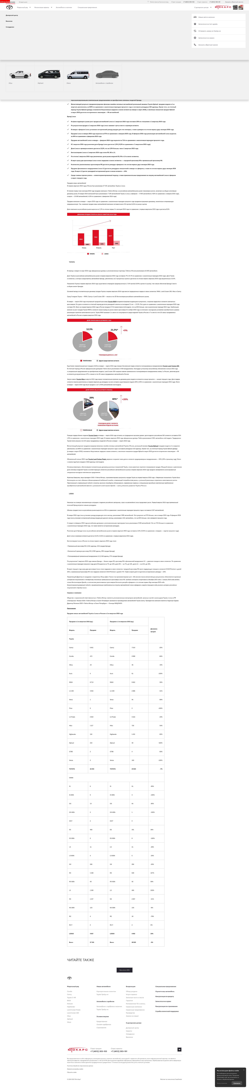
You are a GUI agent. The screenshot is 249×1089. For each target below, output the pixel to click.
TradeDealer (178, 1079)
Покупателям (10, 2)
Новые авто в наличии (206, 17)
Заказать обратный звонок (234, 2)
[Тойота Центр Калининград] (223, 7)
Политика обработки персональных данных (80, 1065)
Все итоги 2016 (124, 970)
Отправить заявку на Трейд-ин (209, 31)
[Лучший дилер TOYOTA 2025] (240, 7)
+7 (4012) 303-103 (188, 2)
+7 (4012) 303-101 (214, 2)
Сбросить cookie (71, 1072)
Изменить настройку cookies (75, 1069)
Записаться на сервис (206, 38)
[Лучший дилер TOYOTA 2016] (235, 7)
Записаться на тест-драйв (207, 24)
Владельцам (23, 2)
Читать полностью (222, 1083)
